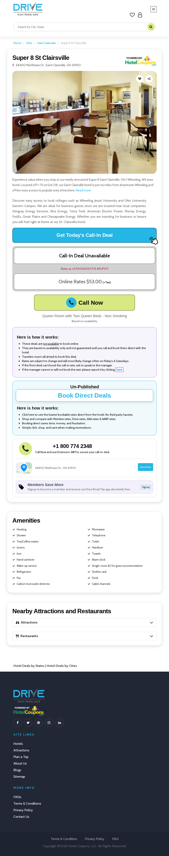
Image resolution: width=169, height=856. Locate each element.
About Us (20, 763)
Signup (146, 486)
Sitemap (19, 776)
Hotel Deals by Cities (62, 666)
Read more (83, 190)
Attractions (21, 750)
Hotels (18, 744)
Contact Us (21, 817)
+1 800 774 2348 (72, 446)
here (119, 369)
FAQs (17, 797)
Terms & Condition (64, 839)
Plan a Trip (20, 757)
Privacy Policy (23, 810)
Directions (145, 466)
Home (17, 43)
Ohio (29, 43)
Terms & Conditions (27, 803)
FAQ (115, 839)
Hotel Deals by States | (30, 666)
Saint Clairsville (46, 43)
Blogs (17, 770)
